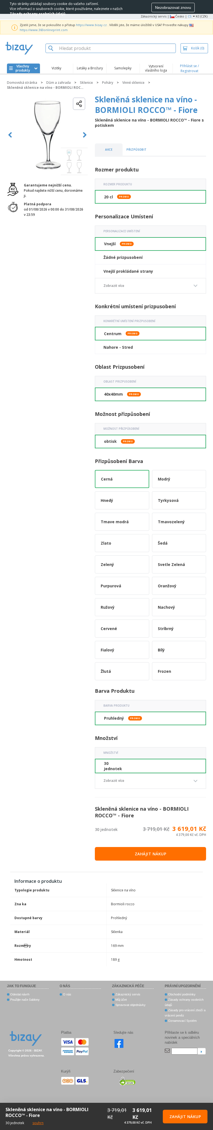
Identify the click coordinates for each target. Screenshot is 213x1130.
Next (85, 135)
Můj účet (121, 999)
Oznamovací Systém (182, 1020)
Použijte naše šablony (24, 999)
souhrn (38, 1123)
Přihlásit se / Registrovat (189, 68)
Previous (10, 135)
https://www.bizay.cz (91, 25)
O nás (66, 994)
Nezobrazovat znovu (173, 7)
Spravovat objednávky (130, 1005)
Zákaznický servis (153, 16)
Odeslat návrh (19, 994)
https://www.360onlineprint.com (44, 30)
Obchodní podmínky (181, 994)
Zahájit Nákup (150, 853)
